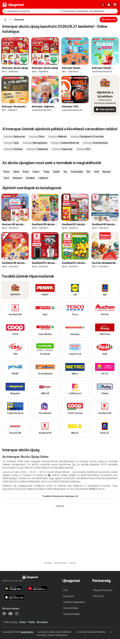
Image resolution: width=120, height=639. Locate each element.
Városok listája (70, 608)
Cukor (35, 171)
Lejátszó (43, 177)
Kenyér (106, 171)
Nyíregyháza (35, 142)
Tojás (46, 171)
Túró (6, 177)
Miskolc (57, 136)
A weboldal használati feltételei (90, 632)
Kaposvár (62, 149)
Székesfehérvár (65, 142)
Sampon (17, 177)
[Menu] (115, 4)
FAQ (65, 590)
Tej (65, 171)
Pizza (7, 171)
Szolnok (13, 149)
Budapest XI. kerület (87, 136)
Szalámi (30, 177)
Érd (83, 149)
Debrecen (14, 136)
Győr (11, 142)
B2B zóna (98, 596)
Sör (88, 171)
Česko (22, 622)
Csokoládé (76, 171)
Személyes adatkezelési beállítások (54, 632)
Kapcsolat (68, 596)
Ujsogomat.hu (26, 632)
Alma (16, 171)
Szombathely (95, 142)
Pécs (37, 136)
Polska (31, 622)
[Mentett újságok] (102, 4)
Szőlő (56, 171)
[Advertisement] (60, 531)
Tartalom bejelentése (74, 602)
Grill (96, 171)
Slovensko (42, 622)
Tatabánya (37, 149)
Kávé (26, 171)
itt (49, 475)
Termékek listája (71, 613)
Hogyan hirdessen (102, 590)
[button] (108, 4)
